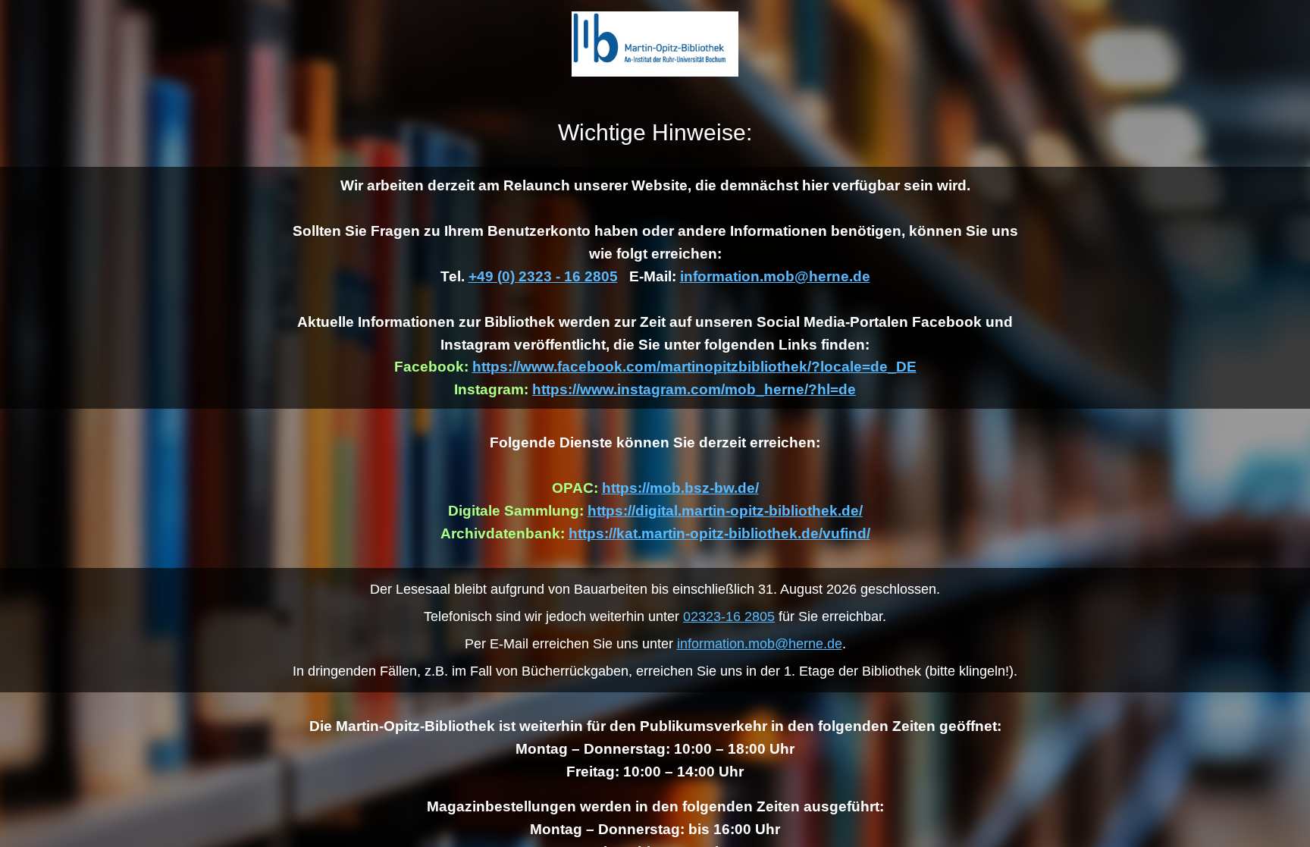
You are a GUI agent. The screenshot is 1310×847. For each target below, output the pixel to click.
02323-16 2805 (729, 616)
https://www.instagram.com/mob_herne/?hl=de (694, 389)
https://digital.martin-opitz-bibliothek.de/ (725, 511)
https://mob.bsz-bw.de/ (680, 488)
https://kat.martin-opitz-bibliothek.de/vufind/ (719, 533)
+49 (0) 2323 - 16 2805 (543, 276)
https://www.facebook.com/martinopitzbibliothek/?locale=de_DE (694, 367)
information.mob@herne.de (775, 276)
